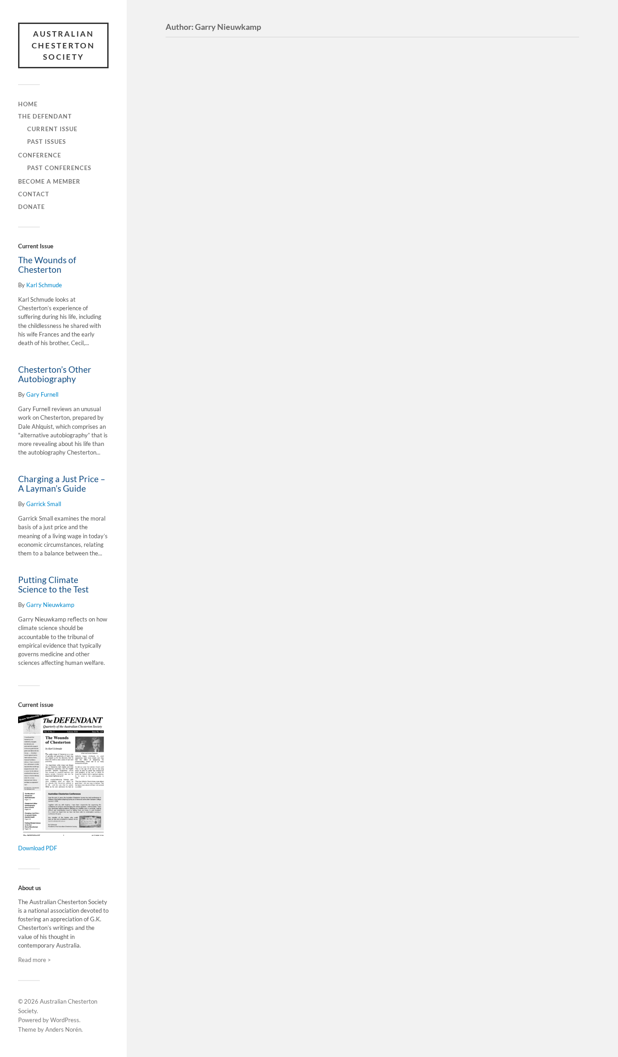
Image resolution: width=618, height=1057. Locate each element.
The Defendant (45, 116)
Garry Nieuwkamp (50, 604)
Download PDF (37, 848)
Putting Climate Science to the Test (53, 584)
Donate (31, 206)
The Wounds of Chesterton (47, 265)
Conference (39, 155)
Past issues (46, 141)
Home (28, 104)
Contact (33, 194)
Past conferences (59, 167)
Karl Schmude (44, 285)
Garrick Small (43, 503)
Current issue (52, 129)
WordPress (64, 1020)
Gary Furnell (42, 394)
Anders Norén (63, 1029)
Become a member (49, 181)
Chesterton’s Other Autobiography (54, 374)
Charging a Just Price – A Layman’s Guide (61, 483)
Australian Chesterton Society (63, 45)
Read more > (34, 959)
